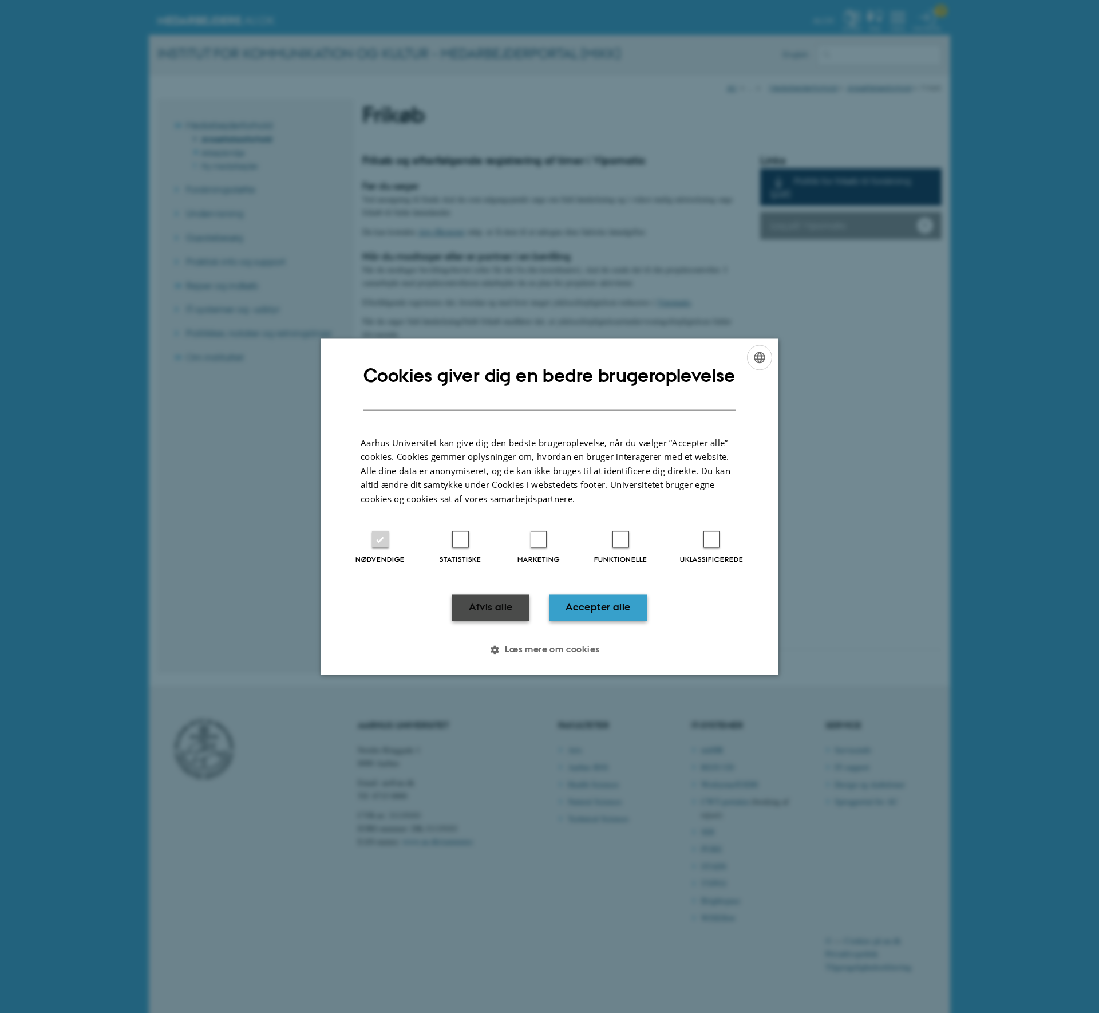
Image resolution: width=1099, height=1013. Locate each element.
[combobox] (759, 357)
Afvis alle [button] (491, 607)
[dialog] (549, 506)
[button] (549, 649)
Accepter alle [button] (598, 607)
